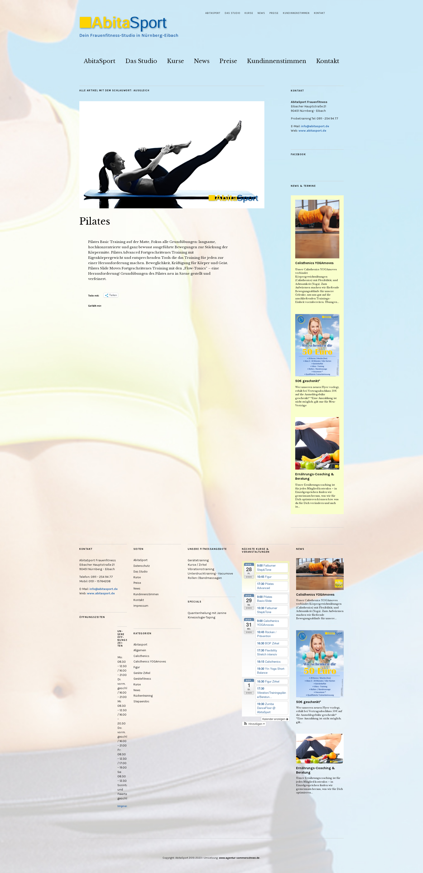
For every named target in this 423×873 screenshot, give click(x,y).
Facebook (298, 154)
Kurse (249, 13)
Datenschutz (142, 565)
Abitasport (140, 644)
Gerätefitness (142, 678)
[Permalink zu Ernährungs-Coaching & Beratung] (317, 443)
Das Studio (232, 13)
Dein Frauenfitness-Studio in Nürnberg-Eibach (128, 35)
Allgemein (140, 650)
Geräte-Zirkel (142, 673)
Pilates (94, 221)
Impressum (125, 806)
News (261, 13)
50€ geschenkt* (307, 381)
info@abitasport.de (315, 126)
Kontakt (319, 13)
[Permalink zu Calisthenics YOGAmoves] (317, 229)
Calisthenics (141, 656)
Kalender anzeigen (274, 719)
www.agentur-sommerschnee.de (239, 857)
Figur (137, 667)
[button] (254, 724)
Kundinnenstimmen (296, 13)
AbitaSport (212, 13)
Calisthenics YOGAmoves (314, 263)
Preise (273, 13)
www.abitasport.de (312, 130)
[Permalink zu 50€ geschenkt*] (317, 345)
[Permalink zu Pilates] (171, 207)
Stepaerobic (141, 701)
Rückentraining (143, 695)
